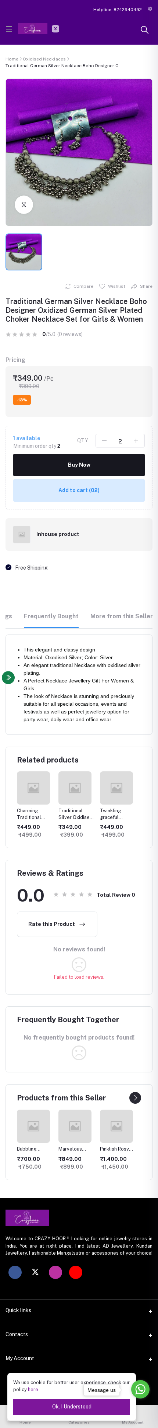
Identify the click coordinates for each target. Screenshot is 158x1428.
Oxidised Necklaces (44, 59)
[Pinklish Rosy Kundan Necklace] (74, 1126)
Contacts (17, 1334)
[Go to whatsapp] (140, 1389)
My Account (20, 1358)
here (33, 1389)
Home (12, 59)
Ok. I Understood (71, 1407)
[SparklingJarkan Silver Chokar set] (116, 1126)
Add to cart (79, 490)
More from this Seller (121, 616)
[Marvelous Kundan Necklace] (33, 1126)
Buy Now (79, 465)
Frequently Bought (51, 616)
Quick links (18, 1310)
